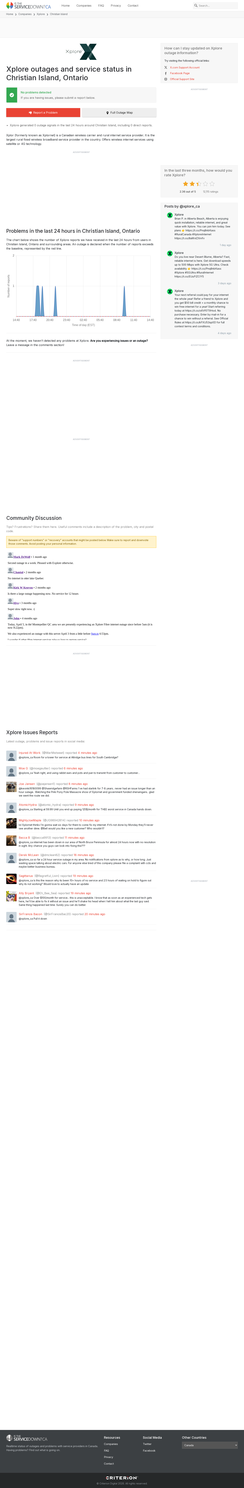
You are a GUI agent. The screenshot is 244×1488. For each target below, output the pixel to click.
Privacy (116, 5)
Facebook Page (180, 73)
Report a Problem (45, 112)
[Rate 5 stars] (212, 184)
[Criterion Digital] (122, 1477)
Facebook (149, 1450)
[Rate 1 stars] (186, 184)
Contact (133, 5)
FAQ (101, 5)
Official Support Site (182, 79)
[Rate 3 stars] (199, 184)
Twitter (147, 1444)
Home (65, 5)
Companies (83, 5)
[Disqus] (81, 595)
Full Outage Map (121, 112)
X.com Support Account (185, 67)
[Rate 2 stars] (192, 184)
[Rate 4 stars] (206, 184)
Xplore (41, 14)
